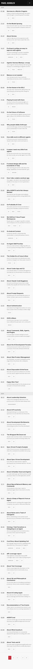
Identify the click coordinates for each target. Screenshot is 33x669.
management (12, 404)
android (10, 57)
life (9, 389)
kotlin (18, 548)
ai (8, 18)
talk (13, 69)
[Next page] (26, 658)
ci (22, 560)
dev (13, 18)
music (14, 106)
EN (29, 3)
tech (13, 82)
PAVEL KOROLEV (8, 2)
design (14, 172)
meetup (20, 69)
